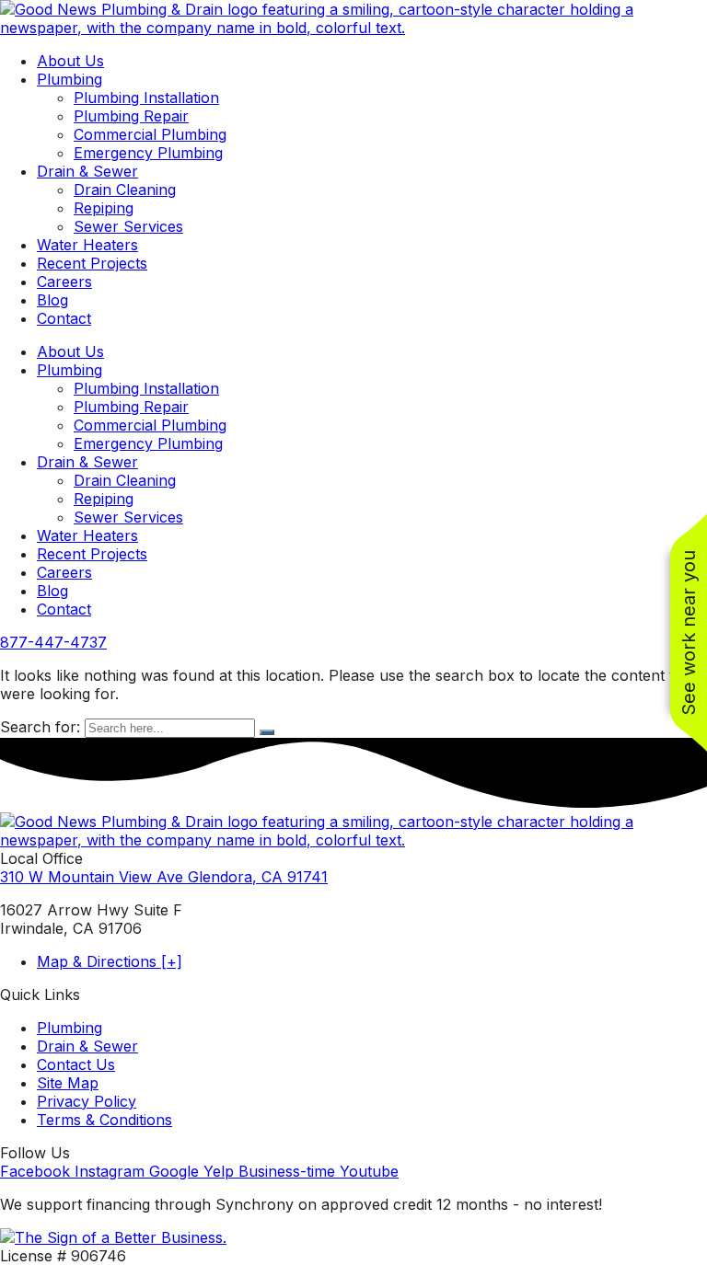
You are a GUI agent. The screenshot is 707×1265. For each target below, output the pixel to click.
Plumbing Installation (146, 97)
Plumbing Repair (131, 116)
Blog (52, 300)
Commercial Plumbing (150, 134)
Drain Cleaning (125, 189)
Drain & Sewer (87, 171)
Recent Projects (92, 263)
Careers (64, 281)
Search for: (40, 727)
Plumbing (69, 79)
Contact (64, 318)
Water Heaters (87, 245)
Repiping (103, 208)
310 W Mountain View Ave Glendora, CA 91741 (164, 877)
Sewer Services (128, 226)
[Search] (267, 732)
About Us (70, 61)
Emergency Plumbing (148, 153)
